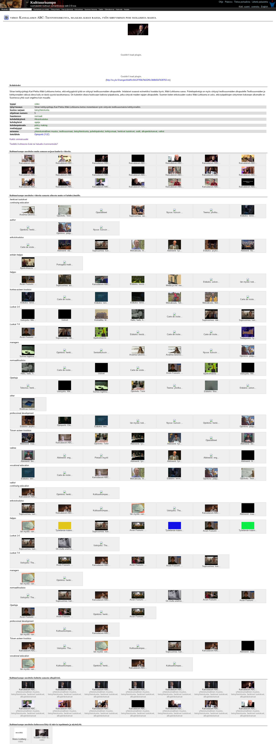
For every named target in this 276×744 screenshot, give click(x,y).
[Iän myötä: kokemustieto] (248, 280)
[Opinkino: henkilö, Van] (64, 492)
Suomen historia (90, 9)
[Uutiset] (64, 318)
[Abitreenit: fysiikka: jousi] (138, 442)
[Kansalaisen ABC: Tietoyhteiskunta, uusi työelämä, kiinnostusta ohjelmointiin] (28, 161)
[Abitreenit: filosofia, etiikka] (247, 459)
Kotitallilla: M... (101, 320)
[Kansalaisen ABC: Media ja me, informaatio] (28, 687)
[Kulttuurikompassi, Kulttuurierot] (101, 492)
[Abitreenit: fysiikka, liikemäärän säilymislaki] (174, 249)
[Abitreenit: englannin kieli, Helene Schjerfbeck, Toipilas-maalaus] (211, 456)
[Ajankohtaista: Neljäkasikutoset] (101, 336)
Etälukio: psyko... (211, 250)
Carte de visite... (28, 247)
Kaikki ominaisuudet (19, 139)
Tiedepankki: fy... (248, 338)
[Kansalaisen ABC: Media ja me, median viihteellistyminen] (101, 282)
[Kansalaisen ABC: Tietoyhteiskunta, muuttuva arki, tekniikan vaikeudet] (247, 161)
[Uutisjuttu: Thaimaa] (174, 508)
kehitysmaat (110, 131)
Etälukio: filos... (211, 391)
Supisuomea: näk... (211, 320)
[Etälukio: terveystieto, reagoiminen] (138, 301)
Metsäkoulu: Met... (211, 303)
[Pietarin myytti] (101, 456)
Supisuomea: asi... (64, 285)
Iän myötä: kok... (248, 282)
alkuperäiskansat (149, 131)
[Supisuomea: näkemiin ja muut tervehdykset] (211, 318)
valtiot (161, 131)
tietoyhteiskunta (41, 110)
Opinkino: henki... (28, 229)
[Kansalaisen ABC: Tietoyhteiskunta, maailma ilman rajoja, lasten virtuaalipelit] (247, 185)
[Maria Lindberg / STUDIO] (20, 737)
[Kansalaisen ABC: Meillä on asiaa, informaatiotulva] (64, 687)
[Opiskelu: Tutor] (138, 389)
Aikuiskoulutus (41, 119)
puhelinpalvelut (97, 131)
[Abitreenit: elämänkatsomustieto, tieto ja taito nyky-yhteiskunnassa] (64, 249)
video (36, 104)
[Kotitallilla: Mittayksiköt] (101, 318)
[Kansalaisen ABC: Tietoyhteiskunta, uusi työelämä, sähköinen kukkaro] (138, 173)
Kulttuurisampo (43, 2)
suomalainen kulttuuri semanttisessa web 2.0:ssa (53, 6)
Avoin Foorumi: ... (28, 284)
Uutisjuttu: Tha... (174, 510)
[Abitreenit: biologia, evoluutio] (247, 442)
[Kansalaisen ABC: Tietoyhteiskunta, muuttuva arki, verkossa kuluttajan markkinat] (138, 161)
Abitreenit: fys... (174, 250)
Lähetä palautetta (260, 2)
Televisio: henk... (28, 388)
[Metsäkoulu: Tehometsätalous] (174, 301)
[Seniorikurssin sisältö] (101, 350)
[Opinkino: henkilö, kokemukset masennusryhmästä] (28, 228)
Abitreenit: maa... (28, 444)
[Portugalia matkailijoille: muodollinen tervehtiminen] (64, 262)
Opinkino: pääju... (65, 233)
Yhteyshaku (55, 9)
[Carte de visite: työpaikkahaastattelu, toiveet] (64, 297)
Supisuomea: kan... (101, 250)
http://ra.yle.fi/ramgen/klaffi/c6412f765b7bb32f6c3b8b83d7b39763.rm (138, 80)
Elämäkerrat (109, 9)
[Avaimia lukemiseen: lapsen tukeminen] (28, 212)
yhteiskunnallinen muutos (46, 131)
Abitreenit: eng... (64, 457)
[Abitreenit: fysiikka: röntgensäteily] (174, 442)
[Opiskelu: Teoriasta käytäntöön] (64, 214)
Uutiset (64, 320)
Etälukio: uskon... (211, 282)
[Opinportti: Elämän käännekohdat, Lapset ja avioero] (64, 423)
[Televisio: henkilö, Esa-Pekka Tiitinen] (28, 386)
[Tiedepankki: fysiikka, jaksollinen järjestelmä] (247, 336)
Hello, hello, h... (138, 320)
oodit (138, 131)
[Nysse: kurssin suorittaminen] (174, 210)
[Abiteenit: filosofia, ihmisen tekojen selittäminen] (247, 249)
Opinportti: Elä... (64, 425)
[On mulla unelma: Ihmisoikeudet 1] (64, 547)
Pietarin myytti (101, 457)
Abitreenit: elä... (64, 250)
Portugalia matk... (65, 264)
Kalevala (119, 9)
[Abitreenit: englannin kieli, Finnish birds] (64, 456)
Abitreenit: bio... (248, 444)
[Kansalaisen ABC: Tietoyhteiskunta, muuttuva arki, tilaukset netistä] (28, 185)
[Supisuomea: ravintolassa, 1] (138, 214)
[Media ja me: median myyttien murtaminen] (174, 283)
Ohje (221, 2)
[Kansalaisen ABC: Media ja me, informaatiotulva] (174, 687)
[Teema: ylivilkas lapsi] (211, 210)
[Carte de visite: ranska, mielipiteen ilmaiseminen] (28, 245)
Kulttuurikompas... (101, 494)
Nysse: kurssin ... (174, 212)
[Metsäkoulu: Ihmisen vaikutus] (138, 249)
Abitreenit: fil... (248, 461)
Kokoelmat (79, 9)
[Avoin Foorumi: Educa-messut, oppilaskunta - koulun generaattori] (138, 563)
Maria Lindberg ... (20, 739)
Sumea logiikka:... (28, 356)
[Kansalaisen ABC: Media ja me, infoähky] (211, 687)
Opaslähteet (101, 212)
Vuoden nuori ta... (42, 737)
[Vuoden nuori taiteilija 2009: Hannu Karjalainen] (41, 735)
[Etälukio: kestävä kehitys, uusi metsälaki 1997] (138, 282)
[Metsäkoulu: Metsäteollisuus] (211, 301)
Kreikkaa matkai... (28, 409)
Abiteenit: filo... (248, 250)
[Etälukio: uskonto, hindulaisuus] (211, 280)
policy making (40, 125)
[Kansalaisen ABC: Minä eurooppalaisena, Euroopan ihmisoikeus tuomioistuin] (64, 511)
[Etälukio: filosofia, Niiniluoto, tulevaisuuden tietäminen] (211, 389)
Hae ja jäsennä (67, 9)
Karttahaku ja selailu (41, 9)
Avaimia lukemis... (28, 214)
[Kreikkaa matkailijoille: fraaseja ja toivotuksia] (28, 407)
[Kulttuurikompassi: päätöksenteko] (101, 508)
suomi (247, 6)
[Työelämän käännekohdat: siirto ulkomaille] (174, 528)
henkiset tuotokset (126, 131)
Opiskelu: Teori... (65, 216)
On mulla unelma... (64, 549)
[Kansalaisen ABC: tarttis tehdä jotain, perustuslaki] (28, 495)
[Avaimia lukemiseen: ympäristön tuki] (138, 353)
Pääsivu (228, 2)
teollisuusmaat (66, 131)
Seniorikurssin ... (101, 352)
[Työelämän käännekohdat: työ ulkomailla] (64, 528)
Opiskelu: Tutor (138, 391)
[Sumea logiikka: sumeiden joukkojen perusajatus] (28, 354)
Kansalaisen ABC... (28, 163)
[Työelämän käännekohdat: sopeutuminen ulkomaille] (247, 528)
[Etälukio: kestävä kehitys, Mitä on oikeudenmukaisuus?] (138, 332)
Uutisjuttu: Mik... (28, 320)
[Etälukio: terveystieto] (101, 301)
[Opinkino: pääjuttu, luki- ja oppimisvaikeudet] (64, 231)
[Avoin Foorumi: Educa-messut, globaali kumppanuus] (28, 282)
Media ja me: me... (174, 285)
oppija (37, 122)
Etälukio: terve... (248, 216)
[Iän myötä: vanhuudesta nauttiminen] (138, 512)
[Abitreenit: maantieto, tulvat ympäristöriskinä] (28, 442)
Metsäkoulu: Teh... (174, 303)
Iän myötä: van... (138, 514)
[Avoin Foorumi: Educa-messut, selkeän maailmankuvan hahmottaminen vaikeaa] (28, 335)
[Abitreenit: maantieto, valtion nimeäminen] (247, 512)
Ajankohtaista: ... (28, 268)
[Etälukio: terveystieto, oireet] (247, 214)
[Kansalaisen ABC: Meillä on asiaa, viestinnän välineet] (64, 440)
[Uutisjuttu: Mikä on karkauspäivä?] (28, 318)
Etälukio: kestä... (138, 284)
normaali (38, 116)
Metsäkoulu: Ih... (138, 250)
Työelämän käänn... (65, 530)
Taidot (101, 9)
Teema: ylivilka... (211, 212)
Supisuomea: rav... (138, 216)
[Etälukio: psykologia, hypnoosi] (211, 249)
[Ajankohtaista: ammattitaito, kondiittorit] (28, 266)
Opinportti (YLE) (41, 134)
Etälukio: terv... (101, 303)
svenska (255, 6)
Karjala (126, 9)
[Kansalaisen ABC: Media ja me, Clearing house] (101, 687)
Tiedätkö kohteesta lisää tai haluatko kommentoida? (34, 144)
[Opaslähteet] (101, 210)
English (264, 6)
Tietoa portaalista (242, 2)
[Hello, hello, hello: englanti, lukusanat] (138, 318)
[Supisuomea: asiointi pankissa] (64, 283)
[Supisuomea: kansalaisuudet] (101, 249)
